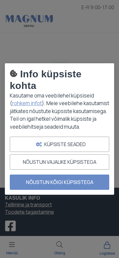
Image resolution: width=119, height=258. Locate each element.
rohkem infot (27, 103)
